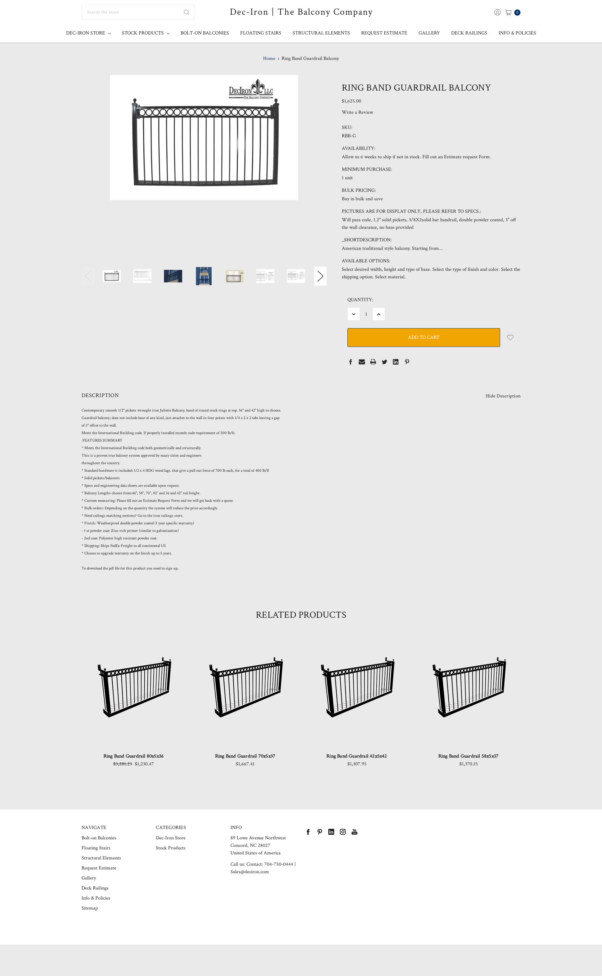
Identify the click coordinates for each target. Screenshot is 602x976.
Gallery (429, 33)
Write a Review (357, 112)
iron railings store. (167, 515)
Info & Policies (517, 33)
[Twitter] (384, 362)
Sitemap (90, 908)
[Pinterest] (407, 362)
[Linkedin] (396, 362)
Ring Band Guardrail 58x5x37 (468, 756)
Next (320, 276)
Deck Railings (469, 33)
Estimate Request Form (161, 500)
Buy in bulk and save (362, 199)
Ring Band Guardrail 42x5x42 (356, 756)
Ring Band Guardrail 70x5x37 (245, 756)
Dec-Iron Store (86, 33)
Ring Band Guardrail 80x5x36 (133, 756)
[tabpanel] (133, 704)
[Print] (373, 362)
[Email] (362, 362)
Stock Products (143, 33)
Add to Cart (134, 728)
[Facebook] (350, 362)
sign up (171, 568)
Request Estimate (384, 33)
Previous (88, 276)
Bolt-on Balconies (205, 33)
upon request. (168, 485)
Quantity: (360, 299)
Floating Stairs (260, 33)
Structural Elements (321, 33)
